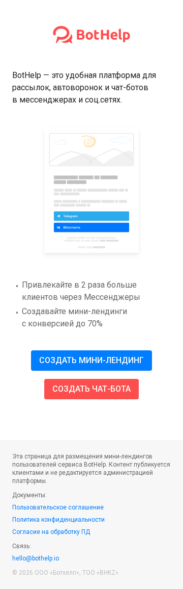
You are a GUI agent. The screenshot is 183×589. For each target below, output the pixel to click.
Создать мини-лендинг (91, 360)
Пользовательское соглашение (58, 507)
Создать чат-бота (91, 389)
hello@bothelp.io (35, 558)
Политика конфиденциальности (58, 519)
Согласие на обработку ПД (51, 531)
